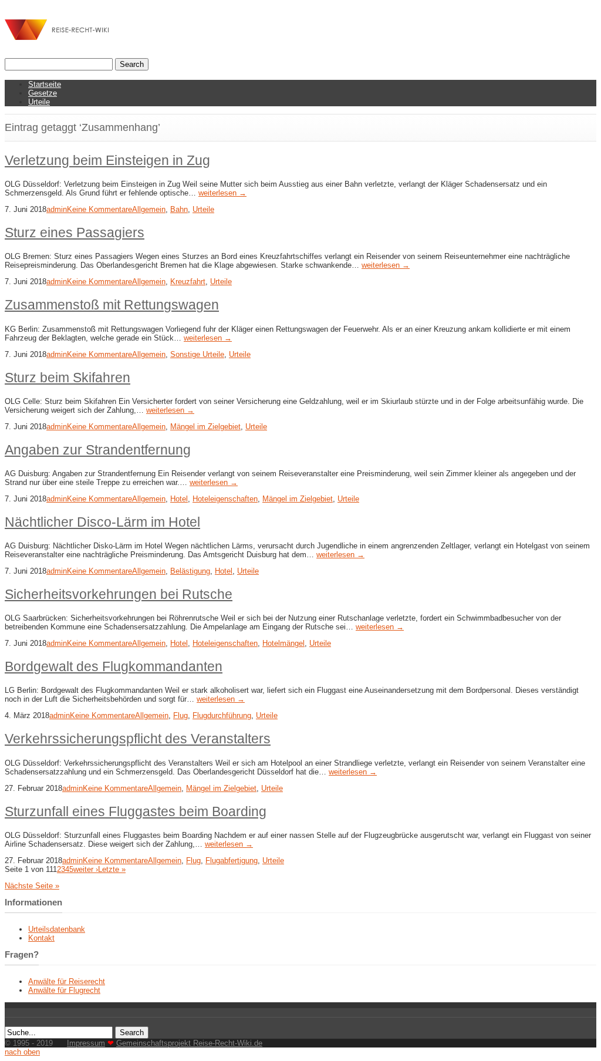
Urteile (39, 101)
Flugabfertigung (231, 860)
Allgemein (149, 209)
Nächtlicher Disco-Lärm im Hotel (102, 522)
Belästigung (190, 571)
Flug (180, 715)
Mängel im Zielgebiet (205, 426)
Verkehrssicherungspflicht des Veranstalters (138, 738)
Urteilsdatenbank (56, 929)
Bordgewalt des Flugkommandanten (113, 666)
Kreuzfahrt (187, 281)
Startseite (44, 84)
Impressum (86, 1043)
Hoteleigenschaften (225, 498)
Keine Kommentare (99, 209)
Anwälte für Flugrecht (64, 990)
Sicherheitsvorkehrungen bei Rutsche (118, 594)
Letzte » (112, 869)
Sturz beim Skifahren (67, 377)
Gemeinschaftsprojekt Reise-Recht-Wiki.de (189, 1043)
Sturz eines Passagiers (74, 232)
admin (56, 209)
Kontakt (41, 938)
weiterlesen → (222, 192)
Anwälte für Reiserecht (66, 981)
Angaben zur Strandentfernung (98, 449)
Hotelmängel (283, 643)
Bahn (179, 209)
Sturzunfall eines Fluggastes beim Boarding (135, 811)
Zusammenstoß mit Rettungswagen (112, 304)
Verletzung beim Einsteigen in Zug (107, 160)
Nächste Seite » (32, 885)
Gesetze (42, 93)
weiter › (85, 869)
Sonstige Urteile (197, 354)
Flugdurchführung (222, 715)
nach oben (22, 1051)
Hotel (179, 498)
